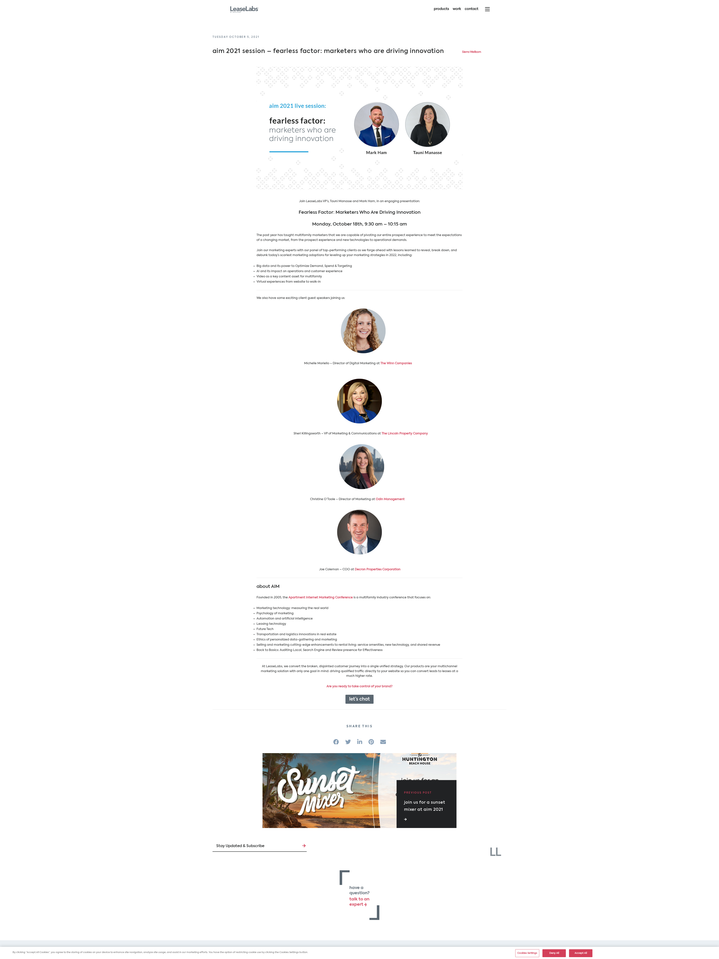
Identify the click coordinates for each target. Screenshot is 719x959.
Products (441, 9)
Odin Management (390, 499)
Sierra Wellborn (471, 52)
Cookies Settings (527, 953)
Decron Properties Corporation (378, 569)
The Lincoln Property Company (405, 433)
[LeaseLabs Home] (495, 851)
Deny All (554, 953)
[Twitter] (348, 742)
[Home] (244, 9)
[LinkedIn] (359, 742)
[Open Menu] (487, 9)
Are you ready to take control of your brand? (359, 686)
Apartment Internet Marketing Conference (321, 597)
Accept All (581, 953)
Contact (471, 9)
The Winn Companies (396, 363)
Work (457, 9)
